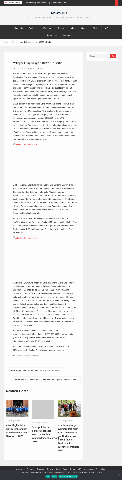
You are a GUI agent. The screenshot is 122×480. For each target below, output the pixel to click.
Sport (83, 28)
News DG (59, 13)
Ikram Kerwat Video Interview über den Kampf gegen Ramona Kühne (45, 380)
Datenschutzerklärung (68, 476)
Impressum (52, 35)
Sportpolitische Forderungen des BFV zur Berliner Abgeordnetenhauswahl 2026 (45, 434)
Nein (54, 476)
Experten (47, 28)
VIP (106, 28)
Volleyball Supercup (31, 355)
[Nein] (119, 475)
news (32, 69)
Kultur (72, 28)
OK (48, 476)
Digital (96, 28)
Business (33, 28)
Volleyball (19, 355)
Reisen (61, 28)
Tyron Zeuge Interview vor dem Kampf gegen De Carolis (35, 371)
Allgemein (18, 28)
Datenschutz (69, 35)
